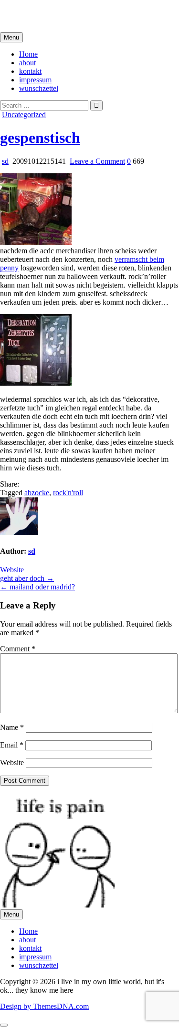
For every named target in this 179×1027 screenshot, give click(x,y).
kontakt (30, 71)
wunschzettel (38, 88)
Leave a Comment (97, 161)
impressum (35, 80)
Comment (17, 649)
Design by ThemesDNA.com (44, 1006)
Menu (11, 37)
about (27, 63)
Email (11, 745)
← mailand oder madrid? (37, 587)
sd (5, 161)
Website (12, 570)
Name (12, 727)
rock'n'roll (68, 493)
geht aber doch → (27, 578)
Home (28, 54)
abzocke (36, 493)
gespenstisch (40, 137)
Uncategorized (24, 114)
